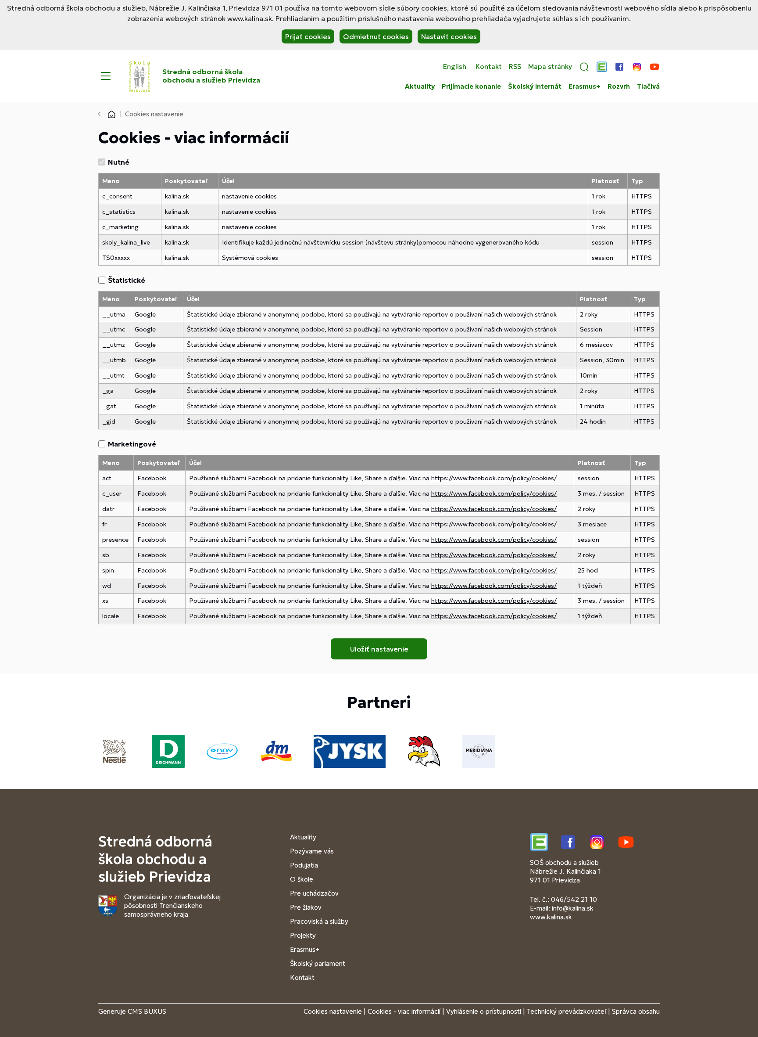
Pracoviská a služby (319, 921)
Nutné (118, 162)
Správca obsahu (636, 1011)
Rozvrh (619, 86)
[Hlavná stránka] (111, 114)
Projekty (303, 935)
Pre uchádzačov (314, 893)
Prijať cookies (308, 36)
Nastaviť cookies (449, 36)
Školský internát (534, 86)
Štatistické (126, 280)
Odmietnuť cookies (376, 36)
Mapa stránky (550, 67)
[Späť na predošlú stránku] (102, 114)
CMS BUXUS (147, 1011)
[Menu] (105, 76)
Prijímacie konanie (471, 86)
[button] (584, 66)
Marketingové (132, 443)
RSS (515, 67)
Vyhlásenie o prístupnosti (483, 1011)
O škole (301, 879)
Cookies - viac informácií (404, 1011)
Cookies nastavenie (333, 1011)
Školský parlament (317, 963)
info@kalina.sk (573, 908)
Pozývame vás (312, 851)
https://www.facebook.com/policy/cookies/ (494, 478)
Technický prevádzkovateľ (566, 1011)
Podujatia (304, 865)
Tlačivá (648, 86)
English (454, 67)
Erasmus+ (584, 86)
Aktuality (420, 86)
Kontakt (489, 67)
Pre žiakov (306, 907)
